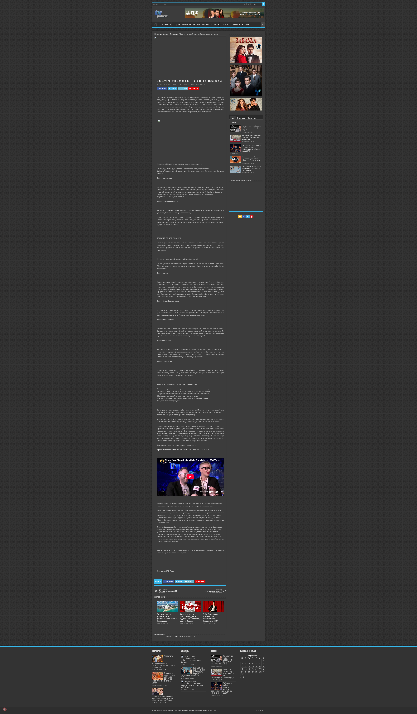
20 (253, 669)
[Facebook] (246, 4)
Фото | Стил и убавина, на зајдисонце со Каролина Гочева (192, 659)
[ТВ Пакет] (161, 13)
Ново (233, 118)
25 (246, 672)
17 (242, 669)
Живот (206, 25)
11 (246, 666)
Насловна (156, 24)
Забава (215, 25)
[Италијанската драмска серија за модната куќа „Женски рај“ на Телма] (157, 691)
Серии (177, 25)
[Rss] (244, 4)
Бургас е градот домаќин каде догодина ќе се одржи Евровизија (167, 617)
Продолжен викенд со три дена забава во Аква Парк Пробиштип (252, 168)
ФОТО (225, 25)
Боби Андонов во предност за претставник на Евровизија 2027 (210, 617)
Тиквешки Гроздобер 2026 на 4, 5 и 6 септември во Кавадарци (251, 137)
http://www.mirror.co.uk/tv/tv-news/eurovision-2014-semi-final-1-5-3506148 (183, 450)
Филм (197, 25)
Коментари (252, 118)
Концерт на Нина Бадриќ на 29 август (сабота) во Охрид (251, 128)
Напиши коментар (199, 84)
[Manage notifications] (5, 709)
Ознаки (233, 122)
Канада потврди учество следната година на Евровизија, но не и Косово (190, 617)
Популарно (241, 118)
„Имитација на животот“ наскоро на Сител (213, 591)
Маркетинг (156, 4)
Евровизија (174, 34)
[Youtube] (251, 4)
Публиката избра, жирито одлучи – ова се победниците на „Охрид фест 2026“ (251, 148)
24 (242, 672)
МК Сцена (235, 25)
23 (263, 669)
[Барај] (263, 4)
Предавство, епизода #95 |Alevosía (168, 591)
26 (249, 672)
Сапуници (186, 25)
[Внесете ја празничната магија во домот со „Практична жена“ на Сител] (157, 675)
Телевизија (165, 25)
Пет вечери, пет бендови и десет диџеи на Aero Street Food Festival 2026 (251, 159)
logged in (178, 636)
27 (253, 672)
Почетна (157, 34)
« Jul (242, 677)
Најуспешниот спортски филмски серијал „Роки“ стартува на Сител (192, 684)
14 (256, 666)
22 (260, 669)
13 (253, 666)
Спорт (246, 25)
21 (256, 669)
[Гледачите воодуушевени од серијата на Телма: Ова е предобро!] (157, 658)
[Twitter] (248, 4)
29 (260, 672)
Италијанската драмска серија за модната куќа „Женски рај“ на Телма (162, 698)
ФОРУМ (164, 4)
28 (256, 672)
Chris (160, 84)
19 (249, 669)
